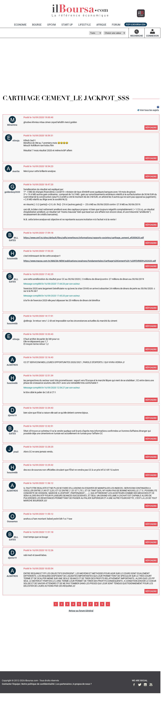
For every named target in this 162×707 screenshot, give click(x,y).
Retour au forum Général (81, 610)
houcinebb (12, 258)
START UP (67, 24)
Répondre (151, 127)
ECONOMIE (20, 24)
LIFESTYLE (84, 24)
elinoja (16, 140)
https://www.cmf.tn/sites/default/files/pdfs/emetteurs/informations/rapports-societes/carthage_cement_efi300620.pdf (84, 237)
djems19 (12, 415)
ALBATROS (12, 365)
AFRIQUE (101, 24)
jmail (15, 452)
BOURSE (37, 24)
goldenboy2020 (12, 192)
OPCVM (51, 24)
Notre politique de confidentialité (38, 684)
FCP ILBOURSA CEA (135, 24)
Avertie (16, 171)
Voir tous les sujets (149, 110)
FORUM (116, 24)
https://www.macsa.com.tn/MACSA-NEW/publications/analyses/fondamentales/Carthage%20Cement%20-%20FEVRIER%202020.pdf (90, 261)
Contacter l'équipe (11, 684)
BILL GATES (13, 239)
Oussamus (12, 521)
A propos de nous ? (82, 684)
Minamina (12, 125)
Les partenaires (64, 684)
